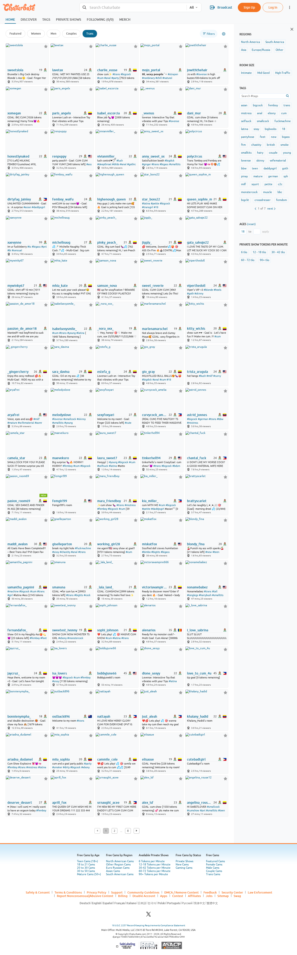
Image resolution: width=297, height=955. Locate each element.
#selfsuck (102, 466)
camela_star (16, 458)
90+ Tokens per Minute (153, 874)
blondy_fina (195, 544)
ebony (272, 113)
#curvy (217, 375)
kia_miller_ (150, 501)
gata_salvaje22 (198, 242)
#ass (89, 164)
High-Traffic (282, 72)
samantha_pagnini (20, 587)
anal (259, 113)
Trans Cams (213, 874)
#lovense (201, 74)
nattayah (103, 716)
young (287, 152)
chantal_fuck (196, 458)
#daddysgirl (38, 207)
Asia (243, 50)
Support (117, 892)
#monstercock (75, 638)
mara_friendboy (109, 501)
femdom (281, 200)
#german (203, 419)
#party (115, 78)
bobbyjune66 (106, 673)
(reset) (251, 224)
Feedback (210, 892)
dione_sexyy (151, 673)
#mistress (192, 422)
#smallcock (69, 419)
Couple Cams (214, 871)
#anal (107, 78)
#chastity (65, 552)
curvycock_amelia (155, 415)
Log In (272, 7)
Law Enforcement (260, 892)
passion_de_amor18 (22, 328)
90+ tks (264, 260)
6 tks (244, 252)
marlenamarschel (155, 329)
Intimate (246, 72)
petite (268, 184)
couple (273, 152)
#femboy (68, 466)
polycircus (194, 156)
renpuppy (59, 156)
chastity (256, 144)
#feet (43, 638)
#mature (12, 422)
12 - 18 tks (259, 252)
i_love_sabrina (197, 630)
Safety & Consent (38, 892)
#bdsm (176, 466)
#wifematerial (26, 422)
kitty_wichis (196, 328)
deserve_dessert (19, 802)
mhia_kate (60, 285)
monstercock (249, 192)
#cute (128, 422)
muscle (267, 192)
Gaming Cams (184, 867)
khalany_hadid (197, 716)
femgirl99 (59, 501)
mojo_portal (151, 70)
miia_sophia (61, 759)
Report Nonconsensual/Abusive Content (85, 896)
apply (265, 231)
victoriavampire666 (155, 587)
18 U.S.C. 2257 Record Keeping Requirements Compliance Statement (148, 925)
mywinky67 (15, 285)
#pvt (44, 246)
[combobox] (133, 7)
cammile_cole (107, 759)
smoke (285, 144)
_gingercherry (18, 372)
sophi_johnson (107, 630)
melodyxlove (61, 415)
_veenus (148, 113)
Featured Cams (215, 861)
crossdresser (263, 200)
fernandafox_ (17, 630)
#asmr (38, 422)
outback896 (61, 716)
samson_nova (107, 285)
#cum (100, 78)
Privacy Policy (96, 892)
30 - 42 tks (278, 252)
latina (244, 129)
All (192, 7)
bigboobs (270, 129)
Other (279, 50)
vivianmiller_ (106, 156)
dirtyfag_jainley (19, 199)
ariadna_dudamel (20, 759)
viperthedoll (196, 285)
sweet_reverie (153, 285)
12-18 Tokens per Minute (155, 864)
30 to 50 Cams (86, 871)
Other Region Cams (118, 864)
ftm (243, 144)
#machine (13, 591)
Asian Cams (113, 871)
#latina (146, 203)
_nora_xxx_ (105, 328)
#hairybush (205, 595)
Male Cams (212, 867)
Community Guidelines (143, 892)
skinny (260, 160)
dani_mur (194, 113)
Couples (71, 33)
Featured (15, 33)
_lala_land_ (105, 587)
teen (255, 168)
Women (36, 33)
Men (53, 33)
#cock (87, 595)
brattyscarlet (197, 501)
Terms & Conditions (68, 892)
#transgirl (147, 207)
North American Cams (120, 861)
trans (287, 105)
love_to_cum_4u (199, 673)
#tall (214, 591)
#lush (119, 160)
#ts (29, 246)
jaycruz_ (13, 673)
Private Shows (184, 861)
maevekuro (60, 458)
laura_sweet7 (107, 458)
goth (285, 168)
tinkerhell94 (151, 458)
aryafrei (13, 415)
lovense (246, 160)
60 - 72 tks (247, 260)
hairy (260, 152)
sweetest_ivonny (64, 630)
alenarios (148, 630)
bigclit (245, 200)
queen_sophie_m (199, 199)
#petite (155, 203)
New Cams (182, 864)
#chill (158, 78)
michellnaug (61, 242)
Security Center (232, 892)
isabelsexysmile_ (64, 329)
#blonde (208, 289)
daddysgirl (270, 168)
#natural (167, 78)
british (271, 144)
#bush (202, 375)
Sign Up (249, 7)
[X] (148, 915)
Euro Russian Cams (117, 867)
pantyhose (247, 137)
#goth (190, 293)
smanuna (58, 587)
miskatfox (149, 544)
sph (286, 176)
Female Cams (214, 864)
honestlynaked (18, 156)
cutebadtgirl (196, 759)
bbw (243, 168)
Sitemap (223, 896)
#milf (210, 375)
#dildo (115, 164)
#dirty (66, 767)
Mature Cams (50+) (89, 874)
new (273, 137)
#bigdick (169, 160)
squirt (255, 184)
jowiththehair (197, 70)
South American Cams (119, 874)
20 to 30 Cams (86, 867)
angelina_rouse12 (200, 802)
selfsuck (246, 121)
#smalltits (175, 164)
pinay (244, 176)
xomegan (14, 113)
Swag (237, 896)
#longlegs (192, 595)
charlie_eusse (107, 70)
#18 (156, 207)
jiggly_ (147, 242)
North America (250, 42)
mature (258, 176)
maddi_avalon (17, 544)
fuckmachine (282, 121)
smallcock (263, 121)
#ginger (146, 164)
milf (243, 184)
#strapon (173, 74)
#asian (27, 207)
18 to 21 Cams (86, 864)
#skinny (198, 293)
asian (244, 105)
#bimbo (146, 552)
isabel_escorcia (108, 113)
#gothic (131, 164)
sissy (256, 129)
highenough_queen (111, 199)
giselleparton (62, 544)
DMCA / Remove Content (181, 892)
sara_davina (60, 372)
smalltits (246, 152)
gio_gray (148, 372)
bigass (286, 137)
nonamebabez (197, 587)
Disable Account (143, 896)
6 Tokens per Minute (152, 861)
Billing (123, 896)
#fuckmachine (83, 548)
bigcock (258, 105)
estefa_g (103, 372)
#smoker (57, 767)
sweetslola (15, 70)
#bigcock (126, 74)
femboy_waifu (63, 199)
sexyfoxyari (105, 415)
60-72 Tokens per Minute (155, 871)
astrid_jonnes (197, 415)
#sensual (17, 250)
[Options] (224, 34)
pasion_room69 (18, 501)
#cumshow (193, 810)
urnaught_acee (108, 802)
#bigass (164, 164)
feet (262, 137)
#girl (10, 595)
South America (274, 42)
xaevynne (14, 242)
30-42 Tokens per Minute (155, 867)
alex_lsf (147, 802)
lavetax (57, 70)
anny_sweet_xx (153, 156)
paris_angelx (61, 113)
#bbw (220, 419)
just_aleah (149, 716)
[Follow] (45, 46)
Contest (177, 896)
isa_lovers (59, 673)
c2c (280, 184)
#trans (116, 74)
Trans (89, 33)
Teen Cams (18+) (87, 861)
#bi (9, 250)
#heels (217, 289)
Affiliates (194, 896)
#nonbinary (148, 78)
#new (208, 552)
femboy (273, 105)
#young (71, 333)
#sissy (55, 552)
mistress (246, 113)
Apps (163, 896)
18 (283, 129)
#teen (216, 552)
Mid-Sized (263, 72)
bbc (280, 192)
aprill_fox (59, 802)
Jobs (209, 896)
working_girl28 (108, 544)
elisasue (148, 759)
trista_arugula (197, 372)
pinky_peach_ (107, 242)
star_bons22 (151, 199)
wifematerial (278, 160)
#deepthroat (104, 164)
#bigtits (155, 552)
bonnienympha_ (19, 716)
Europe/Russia (261, 50)
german (273, 176)
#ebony (62, 638)
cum (284, 113)
